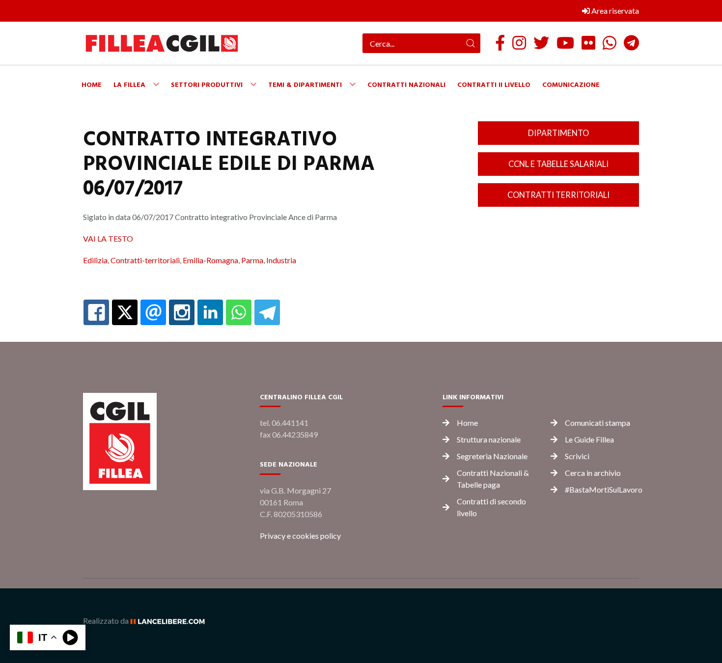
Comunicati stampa (597, 422)
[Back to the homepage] (161, 43)
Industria (281, 260)
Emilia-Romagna (210, 260)
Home (467, 422)
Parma (252, 260)
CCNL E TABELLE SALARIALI (558, 163)
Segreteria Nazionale (492, 456)
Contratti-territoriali (145, 260)
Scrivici (577, 456)
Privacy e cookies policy (300, 535)
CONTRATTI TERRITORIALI (558, 194)
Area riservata (614, 10)
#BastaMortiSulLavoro (603, 489)
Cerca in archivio (593, 472)
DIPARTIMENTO (558, 133)
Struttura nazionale (489, 439)
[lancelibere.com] (171, 620)
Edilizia (95, 260)
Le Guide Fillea (589, 439)
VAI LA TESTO (108, 238)
